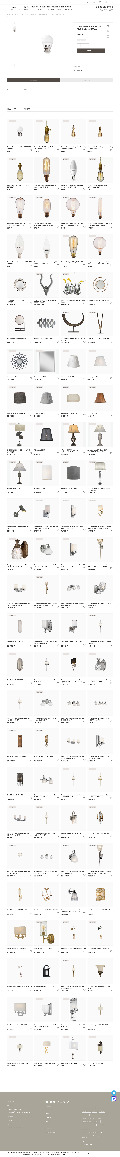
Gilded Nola (95, 1114)
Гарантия (10, 1124)
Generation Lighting (88, 1125)
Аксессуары (24, 14)
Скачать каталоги (51, 1132)
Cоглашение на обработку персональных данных (95, 1136)
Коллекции (49, 1125)
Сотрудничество (41, 9)
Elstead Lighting (87, 1121)
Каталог (27, 9)
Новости (48, 1128)
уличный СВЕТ (100, 1108)
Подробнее (61, 1154)
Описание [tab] (34, 80)
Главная (10, 14)
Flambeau (85, 1114)
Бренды (48, 1121)
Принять (91, 1154)
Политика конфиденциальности (92, 1132)
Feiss (84, 1118)
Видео (47, 1113)
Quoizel (92, 1118)
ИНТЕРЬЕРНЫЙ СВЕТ (88, 1108)
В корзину (91, 50)
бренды (102, 1111)
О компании (10, 1101)
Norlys (99, 1118)
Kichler (97, 1121)
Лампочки (33, 14)
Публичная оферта (88, 1141)
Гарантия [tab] (86, 80)
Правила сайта (87, 1144)
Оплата (77, 67)
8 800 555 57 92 (104, 7)
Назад (11, 17)
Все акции (49, 1106)
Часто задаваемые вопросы (16, 1127)
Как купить (56, 9)
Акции (99, 1125)
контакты (107, 1125)
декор (94, 1111)
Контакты (68, 9)
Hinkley (104, 1114)
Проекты (48, 1117)
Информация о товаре (83, 63)
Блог (47, 1110)
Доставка (78, 70)
